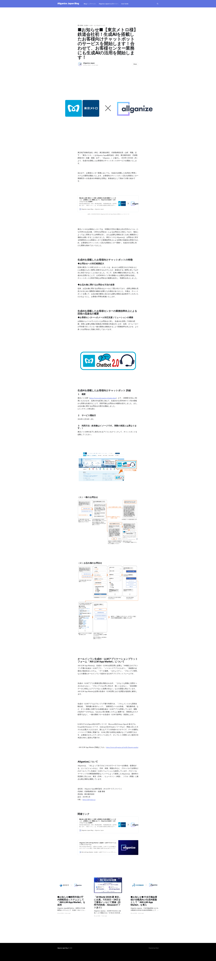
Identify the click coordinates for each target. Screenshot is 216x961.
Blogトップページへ (90, 4)
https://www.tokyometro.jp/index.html (103, 398)
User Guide (124, 4)
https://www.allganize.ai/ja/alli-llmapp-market (122, 747)
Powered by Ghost (154, 948)
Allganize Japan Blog (68, 3)
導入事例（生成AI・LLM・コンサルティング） (92, 25)
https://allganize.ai (89, 799)
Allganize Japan (89, 63)
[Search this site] (157, 3)
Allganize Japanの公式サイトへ (108, 4)
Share (135, 64)
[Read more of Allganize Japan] (80, 64)
